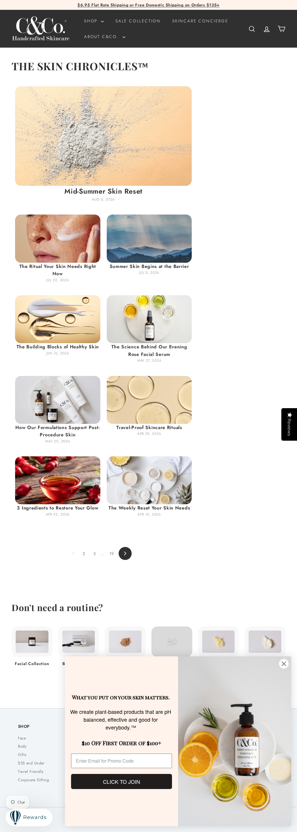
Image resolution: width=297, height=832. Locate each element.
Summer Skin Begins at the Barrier (149, 266)
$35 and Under (31, 763)
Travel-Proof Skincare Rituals (149, 427)
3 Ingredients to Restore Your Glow (57, 508)
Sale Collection (138, 21)
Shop (91, 21)
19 (111, 554)
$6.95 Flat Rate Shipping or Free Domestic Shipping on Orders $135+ (148, 5)
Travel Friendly (31, 771)
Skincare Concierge (200, 21)
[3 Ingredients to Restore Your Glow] (57, 480)
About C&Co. (102, 36)
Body (22, 746)
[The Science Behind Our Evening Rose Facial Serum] (149, 319)
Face (22, 738)
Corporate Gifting (33, 780)
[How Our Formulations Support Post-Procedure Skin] (57, 400)
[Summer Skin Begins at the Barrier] (149, 238)
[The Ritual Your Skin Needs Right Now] (57, 238)
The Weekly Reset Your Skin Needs (149, 508)
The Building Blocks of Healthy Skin (58, 346)
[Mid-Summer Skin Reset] (103, 136)
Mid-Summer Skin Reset (103, 191)
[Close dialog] (284, 664)
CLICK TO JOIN (121, 781)
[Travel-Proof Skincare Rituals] (149, 400)
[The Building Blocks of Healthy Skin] (57, 319)
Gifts (22, 754)
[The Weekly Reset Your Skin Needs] (149, 480)
